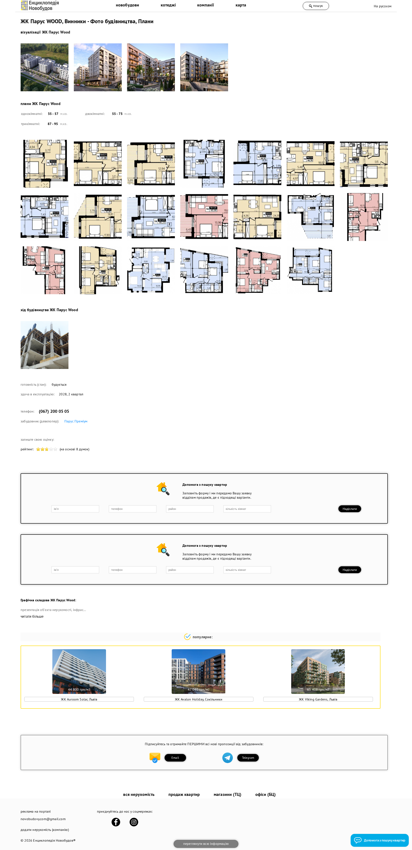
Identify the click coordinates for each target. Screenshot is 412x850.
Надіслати (350, 508)
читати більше (32, 616)
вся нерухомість (138, 794)
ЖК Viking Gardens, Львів (318, 699)
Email (175, 758)
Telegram (248, 758)
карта (241, 5)
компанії (205, 5)
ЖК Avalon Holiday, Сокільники (199, 699)
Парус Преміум (76, 421)
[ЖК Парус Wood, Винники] (44, 67)
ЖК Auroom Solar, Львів (79, 699)
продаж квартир (184, 794)
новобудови (127, 5)
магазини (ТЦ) (228, 794)
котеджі (168, 5)
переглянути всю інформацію (206, 843)
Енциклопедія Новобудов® (54, 840)
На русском (382, 6)
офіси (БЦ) (265, 794)
